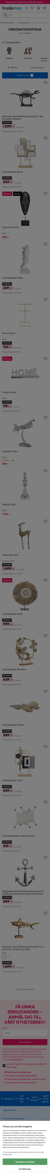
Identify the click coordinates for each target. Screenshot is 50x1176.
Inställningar (25, 1169)
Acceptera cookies (25, 1161)
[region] (25, 1148)
